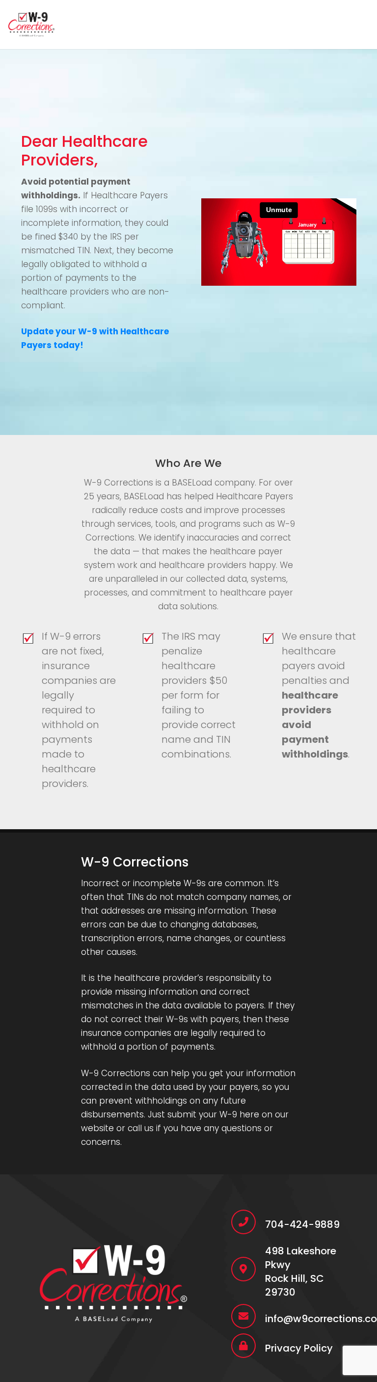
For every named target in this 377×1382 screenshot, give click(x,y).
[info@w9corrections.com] (248, 1316)
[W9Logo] (31, 24)
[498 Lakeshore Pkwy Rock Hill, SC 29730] (248, 1269)
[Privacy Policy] (248, 1345)
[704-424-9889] (248, 1222)
